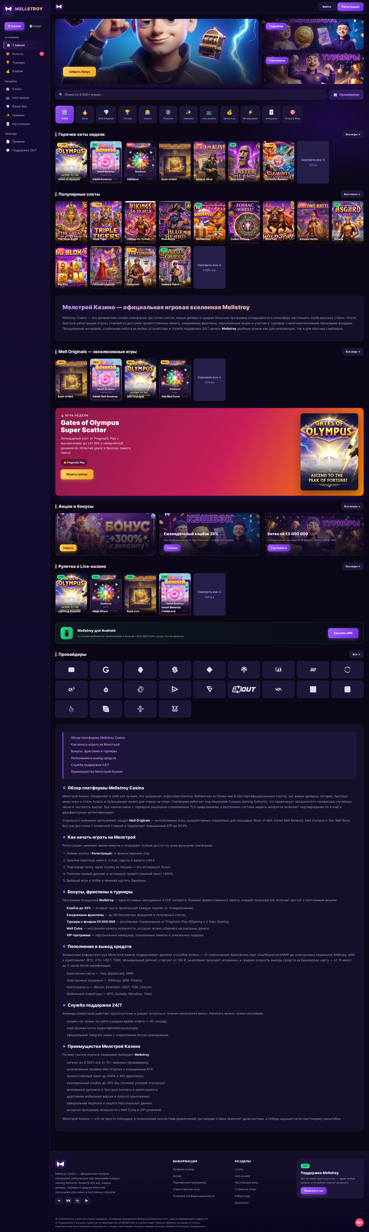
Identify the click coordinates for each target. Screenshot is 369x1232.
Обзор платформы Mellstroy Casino (98, 738)
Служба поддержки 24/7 (90, 765)
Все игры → (353, 134)
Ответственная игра (186, 1189)
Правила (15, 141)
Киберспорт (242, 1196)
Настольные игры (246, 1182)
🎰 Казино (14, 26)
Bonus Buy (16, 106)
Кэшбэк (14, 71)
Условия (172, 547)
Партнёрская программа (189, 1182)
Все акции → (352, 506)
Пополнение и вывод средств (93, 758)
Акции (177, 1176)
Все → (356, 654)
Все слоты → (352, 194)
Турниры (15, 62)
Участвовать (277, 60)
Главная (16, 45)
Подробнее (276, 26)
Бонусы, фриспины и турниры (94, 751)
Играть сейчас (77, 474)
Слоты (14, 89)
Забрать (68, 547)
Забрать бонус (79, 72)
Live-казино (17, 97)
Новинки (15, 115)
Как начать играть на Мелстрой (95, 744)
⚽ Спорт (35, 26)
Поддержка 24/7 (21, 150)
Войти (327, 6)
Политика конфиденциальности (193, 1196)
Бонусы (24, 54)
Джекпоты (242, 1202)
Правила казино (183, 1169)
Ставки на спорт (245, 1189)
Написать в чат (313, 1190)
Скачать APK (343, 633)
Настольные (18, 124)
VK (68, 1201)
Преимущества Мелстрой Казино (97, 771)
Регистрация (350, 6)
